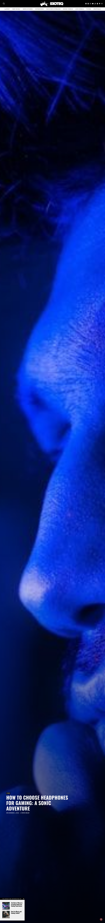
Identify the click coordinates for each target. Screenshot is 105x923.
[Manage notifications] (101, 919)
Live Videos (79, 9)
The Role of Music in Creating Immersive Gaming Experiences (16, 904)
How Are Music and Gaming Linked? (16, 912)
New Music (16, 9)
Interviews (39, 9)
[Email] (102, 4)
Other (8, 793)
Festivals (97, 9)
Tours (88, 9)
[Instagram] (90, 4)
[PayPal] (100, 4)
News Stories (28, 9)
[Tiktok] (95, 4)
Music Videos (68, 9)
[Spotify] (97, 4)
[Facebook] (86, 4)
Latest (7, 9)
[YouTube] (93, 4)
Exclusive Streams (53, 9)
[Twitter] (88, 4)
